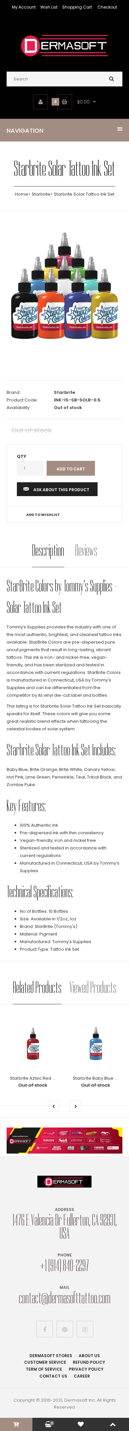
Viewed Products (92, 987)
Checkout (107, 7)
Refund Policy (89, 1362)
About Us (89, 1355)
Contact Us (53, 1376)
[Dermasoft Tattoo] (64, 58)
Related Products (37, 987)
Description (48, 550)
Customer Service (45, 1362)
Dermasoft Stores (50, 1355)
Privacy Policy (86, 1369)
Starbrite (41, 194)
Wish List (49, 7)
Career (82, 1376)
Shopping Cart (77, 7)
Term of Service (44, 1369)
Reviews (86, 550)
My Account (24, 7)
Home (21, 194)
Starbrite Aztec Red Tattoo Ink (41, 1078)
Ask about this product (61, 490)
